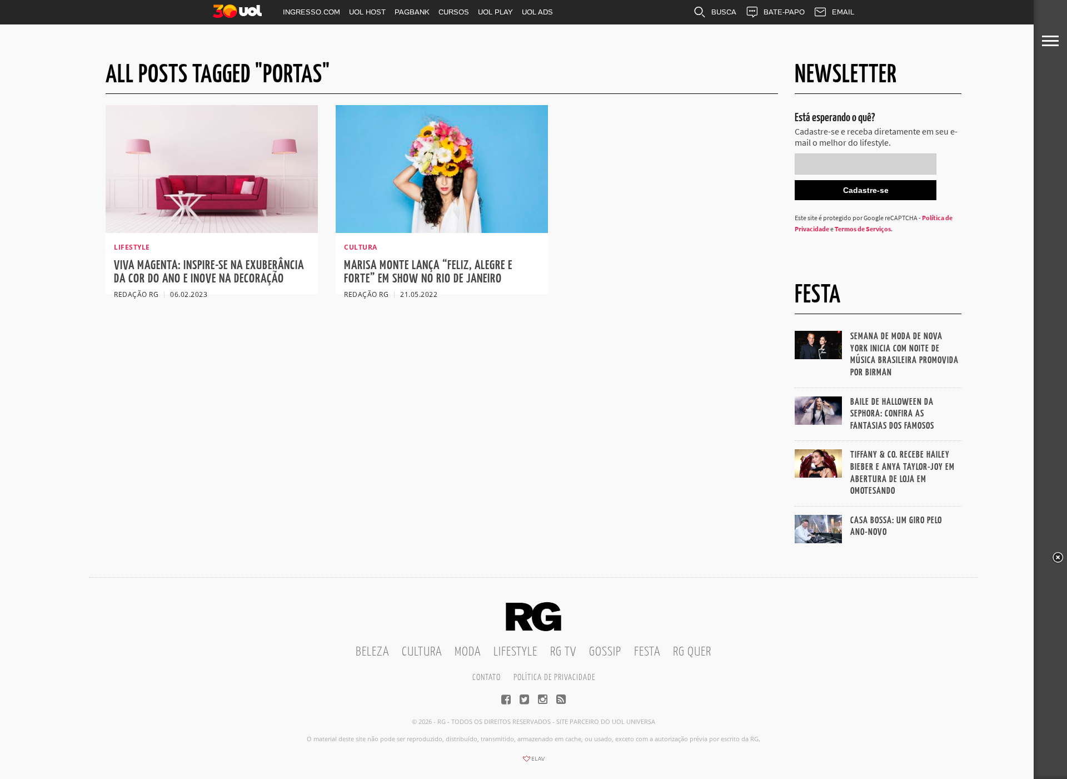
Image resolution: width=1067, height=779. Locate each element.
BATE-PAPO (784, 12)
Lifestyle (515, 652)
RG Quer (692, 652)
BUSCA (723, 12)
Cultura (422, 652)
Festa (647, 652)
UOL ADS (537, 12)
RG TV (563, 652)
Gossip (605, 652)
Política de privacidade (554, 677)
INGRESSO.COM (311, 12)
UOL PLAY (495, 12)
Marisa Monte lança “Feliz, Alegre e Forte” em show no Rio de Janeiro (428, 272)
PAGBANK (412, 12)
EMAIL (843, 12)
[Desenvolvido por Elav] (533, 762)
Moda (468, 652)
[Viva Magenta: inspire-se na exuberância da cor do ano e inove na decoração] (212, 229)
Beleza (372, 652)
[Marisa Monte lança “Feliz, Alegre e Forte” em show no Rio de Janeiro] (442, 229)
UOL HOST (367, 12)
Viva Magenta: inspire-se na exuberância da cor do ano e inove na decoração (209, 272)
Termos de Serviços (863, 229)
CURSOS (453, 12)
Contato (486, 677)
